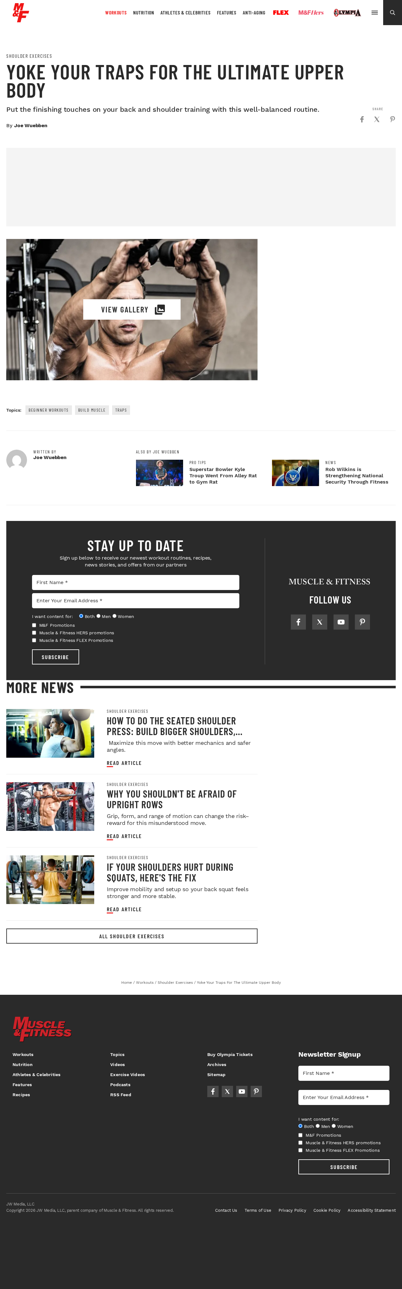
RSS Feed (120, 1094)
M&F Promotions (57, 625)
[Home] (21, 20)
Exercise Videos (127, 1074)
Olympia (347, 13)
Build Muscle (92, 410)
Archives (216, 1064)
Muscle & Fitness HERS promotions (76, 632)
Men (106, 616)
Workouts (116, 12)
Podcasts (120, 1084)
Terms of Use (258, 1210)
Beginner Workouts (49, 410)
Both (90, 616)
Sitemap (216, 1074)
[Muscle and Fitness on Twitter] (319, 622)
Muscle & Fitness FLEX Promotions (76, 640)
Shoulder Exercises (29, 55)
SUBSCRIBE (55, 656)
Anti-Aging (254, 12)
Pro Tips (197, 462)
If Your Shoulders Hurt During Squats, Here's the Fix (170, 872)
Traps (121, 410)
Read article (124, 763)
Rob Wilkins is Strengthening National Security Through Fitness (356, 475)
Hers (311, 12)
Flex (281, 12)
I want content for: (52, 616)
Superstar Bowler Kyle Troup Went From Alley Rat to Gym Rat (223, 475)
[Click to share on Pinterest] (392, 119)
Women (126, 616)
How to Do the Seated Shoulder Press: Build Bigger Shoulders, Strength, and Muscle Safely (171, 731)
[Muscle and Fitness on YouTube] (341, 622)
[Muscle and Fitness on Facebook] (298, 622)
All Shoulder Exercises (132, 936)
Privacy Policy (292, 1210)
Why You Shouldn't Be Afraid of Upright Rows (172, 799)
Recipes (21, 1094)
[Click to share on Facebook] (362, 119)
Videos (117, 1064)
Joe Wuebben (30, 125)
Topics (117, 1054)
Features (226, 12)
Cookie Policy (327, 1210)
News (330, 462)
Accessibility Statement (372, 1210)
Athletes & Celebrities (185, 12)
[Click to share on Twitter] (377, 119)
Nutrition (143, 12)
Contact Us (226, 1210)
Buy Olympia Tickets (230, 1054)
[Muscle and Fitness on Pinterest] (362, 622)
